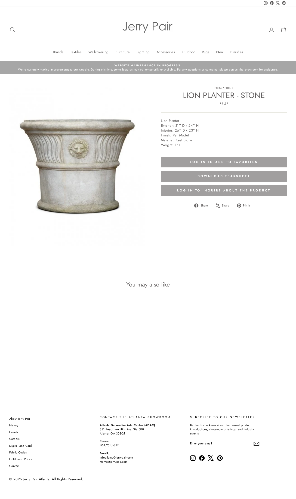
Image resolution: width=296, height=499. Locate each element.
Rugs (206, 52)
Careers (14, 439)
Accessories (166, 52)
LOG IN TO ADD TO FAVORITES (224, 162)
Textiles (75, 52)
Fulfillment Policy (20, 459)
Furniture (123, 52)
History (13, 425)
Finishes (236, 52)
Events (13, 432)
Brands (58, 52)
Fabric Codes (18, 452)
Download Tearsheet (223, 176)
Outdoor (188, 52)
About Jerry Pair (19, 418)
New (219, 52)
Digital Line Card (20, 446)
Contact (14, 466)
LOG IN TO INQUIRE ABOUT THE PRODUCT (224, 190)
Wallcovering (98, 52)
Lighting (143, 52)
